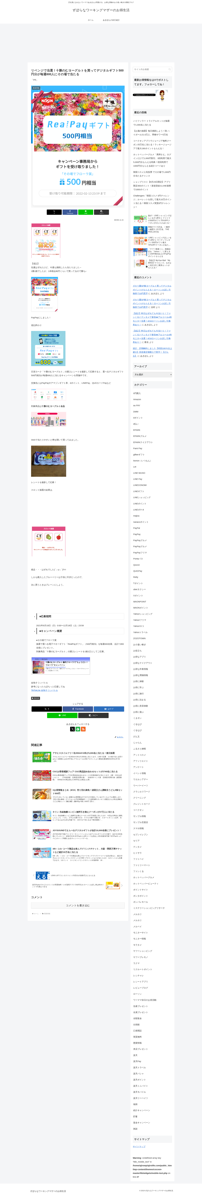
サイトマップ (139, 1146)
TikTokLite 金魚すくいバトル (44, 690)
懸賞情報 (36, 698)
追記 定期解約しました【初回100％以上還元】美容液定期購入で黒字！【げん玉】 (152, 352)
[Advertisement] (98, 42)
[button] (101, 212)
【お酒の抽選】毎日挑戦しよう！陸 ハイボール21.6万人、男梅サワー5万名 (151, 133)
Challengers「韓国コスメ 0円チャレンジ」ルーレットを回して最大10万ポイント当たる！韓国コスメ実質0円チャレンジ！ (152, 201)
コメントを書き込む (78, 905)
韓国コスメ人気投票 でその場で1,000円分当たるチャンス (152, 174)
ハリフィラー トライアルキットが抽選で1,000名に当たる (151, 123)
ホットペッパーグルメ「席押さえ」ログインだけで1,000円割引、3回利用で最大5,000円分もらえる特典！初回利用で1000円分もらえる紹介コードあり (152, 160)
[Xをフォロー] (72, 729)
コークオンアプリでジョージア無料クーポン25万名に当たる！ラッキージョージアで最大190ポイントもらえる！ (152, 145)
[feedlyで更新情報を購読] (78, 729)
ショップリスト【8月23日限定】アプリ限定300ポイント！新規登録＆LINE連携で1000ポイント (152, 186)
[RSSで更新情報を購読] (83, 729)
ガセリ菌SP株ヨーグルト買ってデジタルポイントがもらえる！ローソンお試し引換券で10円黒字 (152, 290)
